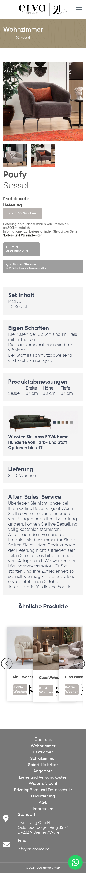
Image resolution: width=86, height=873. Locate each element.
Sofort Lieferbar (43, 765)
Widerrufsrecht (43, 784)
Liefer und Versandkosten (43, 777)
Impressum (43, 809)
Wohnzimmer (43, 746)
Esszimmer (43, 752)
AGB (43, 803)
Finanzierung (43, 796)
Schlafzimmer (43, 759)
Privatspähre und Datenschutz (43, 790)
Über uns (43, 740)
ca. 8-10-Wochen (22, 213)
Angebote (43, 771)
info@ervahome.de (33, 849)
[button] (78, 115)
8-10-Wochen (20, 690)
